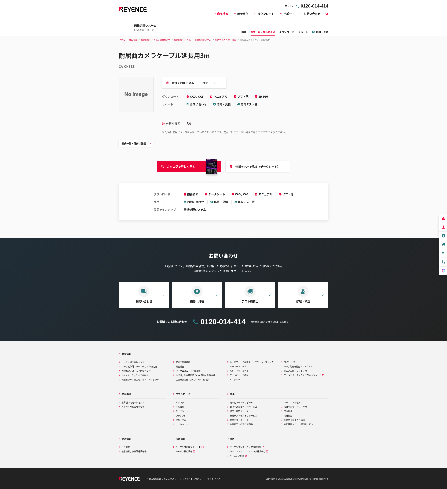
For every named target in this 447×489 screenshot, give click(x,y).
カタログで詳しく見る (181, 166)
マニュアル (220, 96)
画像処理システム (195, 209)
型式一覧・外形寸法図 (134, 143)
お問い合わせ (312, 14)
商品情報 (222, 14)
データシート (216, 194)
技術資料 (192, 194)
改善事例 (242, 14)
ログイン (289, 6)
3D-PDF (263, 96)
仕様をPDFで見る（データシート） (194, 83)
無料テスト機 (249, 104)
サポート (289, 14)
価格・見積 (224, 104)
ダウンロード (266, 14)
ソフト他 (243, 96)
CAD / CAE (197, 96)
